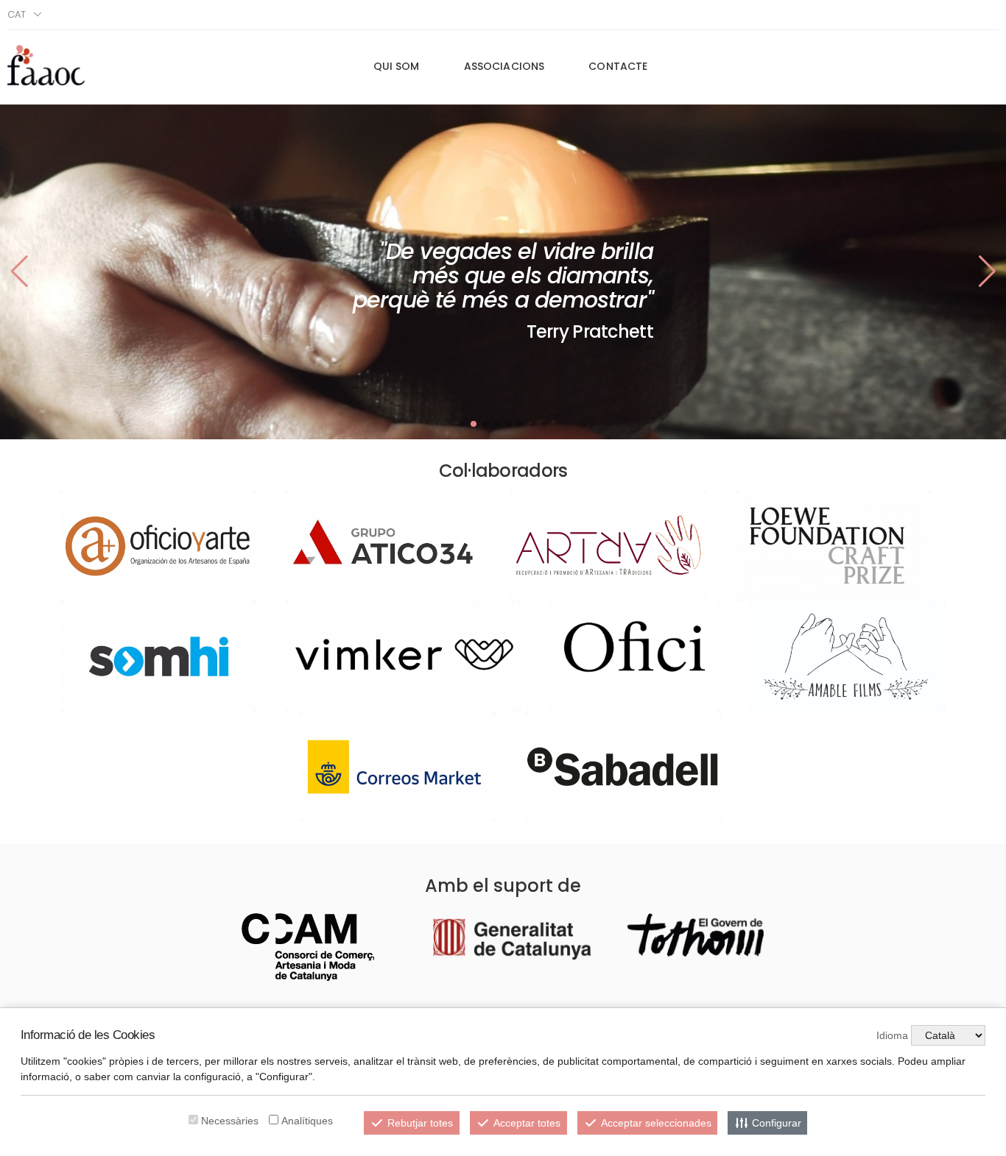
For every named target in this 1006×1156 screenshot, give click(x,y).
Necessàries (229, 1121)
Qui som (396, 66)
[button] (987, 271)
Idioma (892, 1035)
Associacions (504, 66)
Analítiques (307, 1121)
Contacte (617, 66)
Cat (16, 14)
